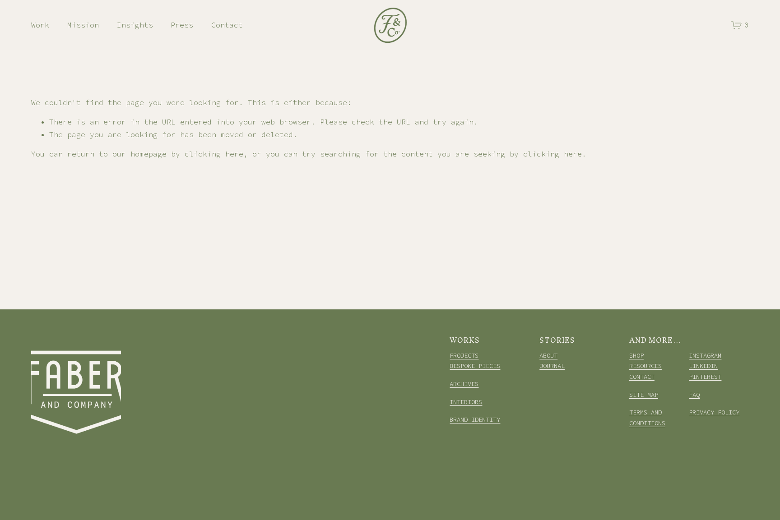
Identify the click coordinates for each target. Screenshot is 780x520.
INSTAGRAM (705, 355)
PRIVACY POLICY (714, 412)
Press (182, 24)
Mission (83, 24)
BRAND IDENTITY (475, 419)
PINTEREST (705, 377)
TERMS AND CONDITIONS (647, 417)
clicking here (214, 153)
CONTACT (642, 377)
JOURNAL (552, 366)
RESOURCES (645, 366)
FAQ (694, 395)
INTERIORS (466, 402)
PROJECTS (464, 355)
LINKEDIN (703, 366)
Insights (135, 24)
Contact (227, 24)
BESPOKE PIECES (475, 366)
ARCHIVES (464, 384)
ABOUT (548, 355)
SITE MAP (643, 395)
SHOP (636, 355)
